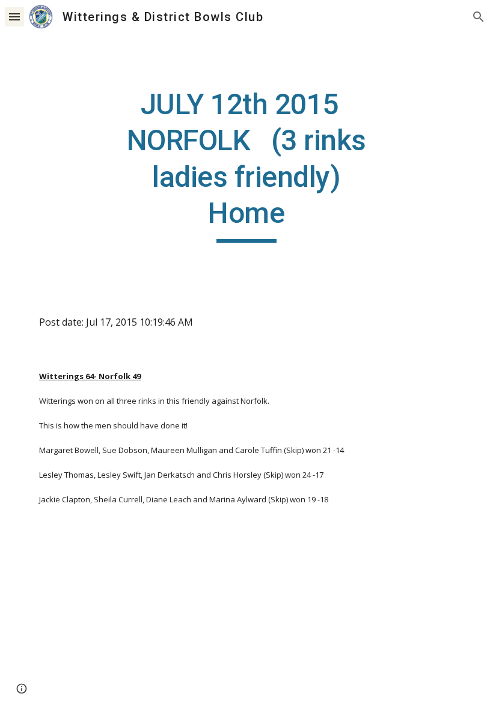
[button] (14, 16)
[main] (247, 165)
